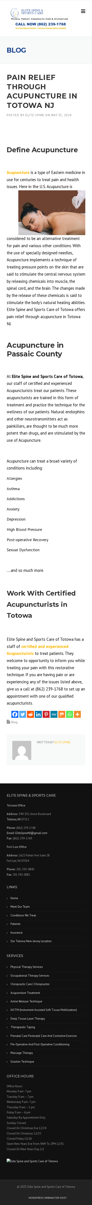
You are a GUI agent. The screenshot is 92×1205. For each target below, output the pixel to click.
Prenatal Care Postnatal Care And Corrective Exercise (43, 1036)
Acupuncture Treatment (25, 993)
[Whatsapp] (69, 714)
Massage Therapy (21, 1053)
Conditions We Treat (23, 915)
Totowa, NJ (14, 819)
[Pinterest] (46, 714)
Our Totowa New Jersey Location (31, 941)
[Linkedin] (38, 714)
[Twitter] (22, 714)
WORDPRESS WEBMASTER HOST (48, 1197)
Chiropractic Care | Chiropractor (30, 984)
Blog (14, 722)
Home (14, 898)
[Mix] (61, 714)
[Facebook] (14, 714)
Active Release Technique (26, 1001)
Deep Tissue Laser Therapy (27, 1019)
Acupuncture (18, 172)
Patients (15, 924)
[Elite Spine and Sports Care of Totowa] (46, 1161)
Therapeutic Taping (22, 1027)
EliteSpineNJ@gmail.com (31, 833)
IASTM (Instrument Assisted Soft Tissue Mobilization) (43, 1010)
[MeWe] (53, 714)
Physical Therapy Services (26, 967)
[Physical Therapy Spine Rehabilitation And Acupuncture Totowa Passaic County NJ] (41, 13)
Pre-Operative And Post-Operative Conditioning (39, 1044)
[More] (77, 714)
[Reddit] (30, 714)
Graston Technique (22, 1061)
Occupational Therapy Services (29, 976)
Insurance (16, 933)
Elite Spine (34, 115)
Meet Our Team (20, 907)
